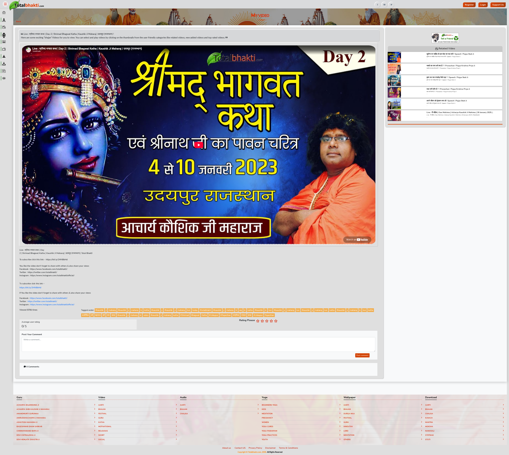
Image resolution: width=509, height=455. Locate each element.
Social (101, 439)
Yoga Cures (267, 426)
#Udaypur (213, 315)
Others (347, 439)
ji (106, 310)
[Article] (3, 71)
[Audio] (3, 34)
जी (92, 315)
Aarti (101, 405)
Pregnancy (267, 418)
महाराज (98, 315)
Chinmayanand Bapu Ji (27, 431)
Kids (264, 409)
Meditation (267, 414)
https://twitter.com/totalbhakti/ (42, 301)
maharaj (112, 310)
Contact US (240, 448)
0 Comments (32, 366)
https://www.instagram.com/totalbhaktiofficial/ (52, 305)
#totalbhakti (205, 310)
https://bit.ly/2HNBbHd (30, 288)
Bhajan (102, 409)
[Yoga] (3, 56)
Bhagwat (195, 315)
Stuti (427, 439)
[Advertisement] (178, 4)
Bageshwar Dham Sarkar (29, 426)
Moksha (429, 426)
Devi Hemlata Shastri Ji (28, 439)
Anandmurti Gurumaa (28, 414)
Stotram (429, 435)
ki (141, 310)
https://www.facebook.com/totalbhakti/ (48, 298)
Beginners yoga (269, 405)
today (195, 310)
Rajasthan (269, 315)
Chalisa (184, 414)
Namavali (429, 431)
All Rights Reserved (274, 452)
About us (226, 448)
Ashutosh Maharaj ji (27, 422)
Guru (101, 418)
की (104, 315)
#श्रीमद (236, 315)
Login (483, 4)
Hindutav (348, 426)
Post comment (362, 355)
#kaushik (99, 310)
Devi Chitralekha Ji (26, 435)
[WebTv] (3, 49)
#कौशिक (85, 315)
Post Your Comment (32, 334)
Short (101, 435)
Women (265, 422)
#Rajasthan (225, 315)
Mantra (429, 422)
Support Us (498, 4)
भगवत (243, 315)
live (188, 310)
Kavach (429, 418)
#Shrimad (184, 315)
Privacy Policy (255, 448)
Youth (265, 439)
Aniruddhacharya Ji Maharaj (31, 418)
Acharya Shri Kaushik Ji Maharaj (33, 409)
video (145, 315)
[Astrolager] (3, 78)
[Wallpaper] (3, 41)
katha (146, 310)
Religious (103, 431)
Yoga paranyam (269, 431)
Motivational (104, 426)
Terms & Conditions (288, 448)
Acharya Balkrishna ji (28, 405)
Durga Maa (349, 414)
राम (108, 315)
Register (469, 4)
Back (18, 21)
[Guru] (3, 19)
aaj (240, 310)
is (265, 310)
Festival (102, 414)
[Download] (3, 63)
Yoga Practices (269, 435)
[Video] (3, 27)
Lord (346, 431)
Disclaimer (270, 448)
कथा (113, 315)
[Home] (3, 12)
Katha (204, 315)
